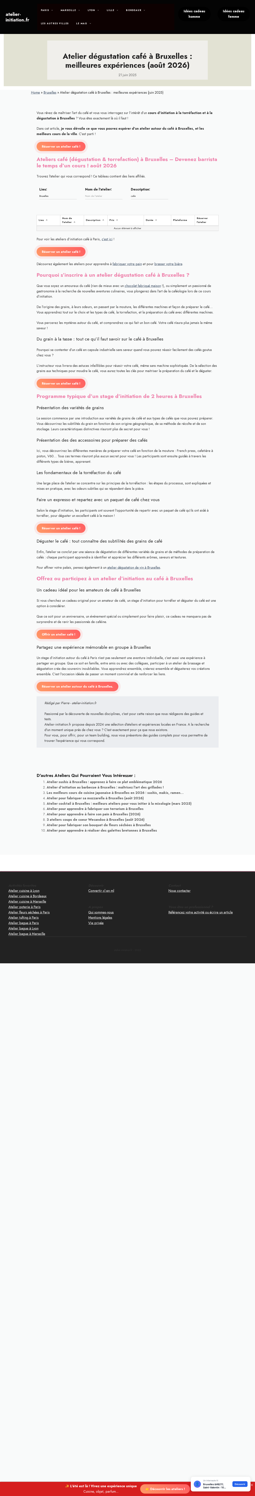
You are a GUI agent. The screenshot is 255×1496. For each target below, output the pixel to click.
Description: (140, 189)
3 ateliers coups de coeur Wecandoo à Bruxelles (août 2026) (95, 819)
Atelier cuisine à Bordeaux (27, 896)
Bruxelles (49, 92)
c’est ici (107, 239)
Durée (149, 220)
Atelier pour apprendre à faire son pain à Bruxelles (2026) (93, 814)
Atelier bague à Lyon (23, 928)
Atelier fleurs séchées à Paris (29, 912)
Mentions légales (100, 917)
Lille (110, 10)
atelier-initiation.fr (17, 17)
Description (93, 220)
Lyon (91, 10)
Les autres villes (55, 23)
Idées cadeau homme (194, 14)
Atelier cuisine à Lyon (23, 890)
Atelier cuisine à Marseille (27, 901)
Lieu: (43, 189)
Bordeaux (133, 10)
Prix (111, 220)
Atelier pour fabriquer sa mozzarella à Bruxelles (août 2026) (95, 798)
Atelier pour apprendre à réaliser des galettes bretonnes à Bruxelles (102, 830)
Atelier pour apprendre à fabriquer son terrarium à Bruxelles (95, 808)
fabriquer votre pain (127, 264)
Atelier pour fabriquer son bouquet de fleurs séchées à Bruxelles (99, 825)
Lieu (41, 220)
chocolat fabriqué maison (143, 285)
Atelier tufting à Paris (23, 917)
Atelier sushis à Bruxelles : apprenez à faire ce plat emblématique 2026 (104, 782)
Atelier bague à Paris (23, 923)
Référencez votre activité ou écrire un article (200, 912)
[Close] (252, 1485)
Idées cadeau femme (233, 14)
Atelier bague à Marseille (26, 933)
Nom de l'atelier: (98, 189)
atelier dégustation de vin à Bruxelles (133, 567)
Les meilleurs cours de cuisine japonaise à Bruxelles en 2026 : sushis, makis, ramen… (115, 792)
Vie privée (96, 923)
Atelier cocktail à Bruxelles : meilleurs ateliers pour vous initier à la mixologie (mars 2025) (119, 803)
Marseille (68, 10)
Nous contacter (179, 890)
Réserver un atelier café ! (61, 146)
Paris (45, 10)
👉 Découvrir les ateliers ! (165, 1489)
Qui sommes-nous (101, 912)
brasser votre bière (168, 264)
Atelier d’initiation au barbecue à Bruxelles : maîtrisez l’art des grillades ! (105, 787)
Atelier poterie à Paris (24, 907)
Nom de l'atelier (67, 220)
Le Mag (81, 23)
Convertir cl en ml (101, 890)
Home (35, 92)
